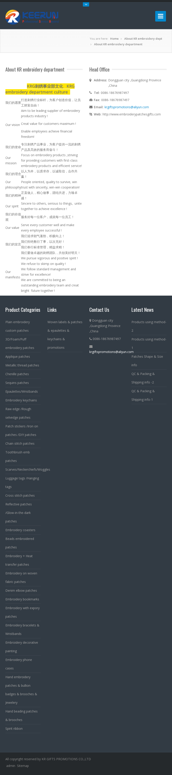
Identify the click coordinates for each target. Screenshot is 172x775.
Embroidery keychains (21, 400)
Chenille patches (17, 374)
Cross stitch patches (20, 495)
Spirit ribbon (14, 728)
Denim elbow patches (21, 590)
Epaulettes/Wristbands (21, 391)
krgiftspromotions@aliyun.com (127, 107)
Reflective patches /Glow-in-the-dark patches (18, 512)
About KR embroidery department (118, 44)
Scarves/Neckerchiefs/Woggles (27, 469)
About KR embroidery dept (143, 39)
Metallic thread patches (22, 365)
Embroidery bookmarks (22, 599)
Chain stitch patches (19, 443)
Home (114, 39)
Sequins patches (17, 383)
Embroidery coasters (20, 530)
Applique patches (17, 356)
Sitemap (23, 766)
